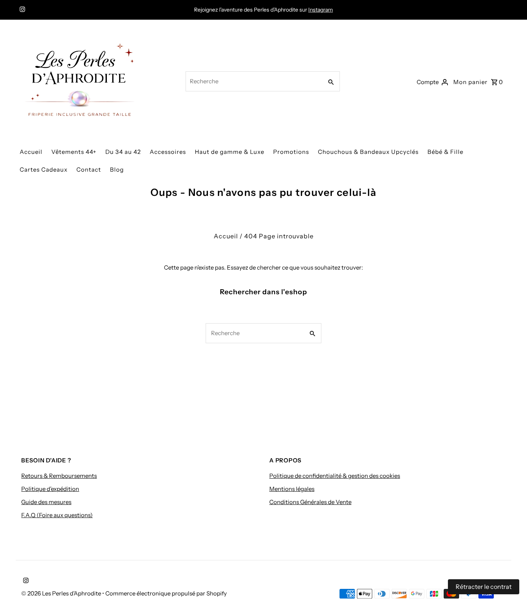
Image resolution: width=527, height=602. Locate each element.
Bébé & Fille (445, 151)
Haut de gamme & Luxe (229, 151)
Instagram (320, 9)
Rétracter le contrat (484, 586)
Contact (88, 169)
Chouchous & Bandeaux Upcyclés (368, 151)
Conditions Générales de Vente (310, 502)
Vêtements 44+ (73, 151)
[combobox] (253, 81)
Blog (117, 169)
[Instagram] (21, 10)
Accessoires (168, 151)
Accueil (31, 151)
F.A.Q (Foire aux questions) (57, 515)
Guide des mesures (46, 502)
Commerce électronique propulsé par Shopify (166, 593)
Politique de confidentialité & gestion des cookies (334, 475)
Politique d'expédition (50, 488)
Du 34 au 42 (123, 151)
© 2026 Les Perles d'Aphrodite (61, 593)
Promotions (291, 151)
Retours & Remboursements (59, 475)
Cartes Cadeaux (44, 169)
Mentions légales (291, 488)
